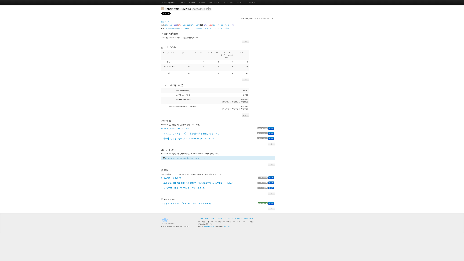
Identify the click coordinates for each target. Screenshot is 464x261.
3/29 (205, 25)
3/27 (197, 25)
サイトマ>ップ (237, 218)
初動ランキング (214, 2)
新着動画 (192, 2)
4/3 (225, 25)
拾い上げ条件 (183, 28)
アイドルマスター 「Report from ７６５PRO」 (186, 203)
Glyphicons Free (209, 226)
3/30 (210, 25)
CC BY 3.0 (227, 226)
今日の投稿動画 (171, 28)
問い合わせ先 (248, 218)
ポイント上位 (217, 28)
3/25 (188, 25)
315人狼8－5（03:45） (172, 177)
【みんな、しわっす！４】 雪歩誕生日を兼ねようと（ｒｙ (190, 133)
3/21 (171, 25)
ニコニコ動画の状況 (196, 28)
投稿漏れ (227, 28)
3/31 (214, 25)
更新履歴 (252, 2)
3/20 (166, 25)
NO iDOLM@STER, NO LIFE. (175, 128)
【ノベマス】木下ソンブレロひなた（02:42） (183, 187)
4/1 (218, 25)
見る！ (271, 128)
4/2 (222, 25)
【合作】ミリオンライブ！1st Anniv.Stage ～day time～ (189, 138)
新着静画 (202, 2)
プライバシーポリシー (206, 218)
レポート (239, 2)
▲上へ (245, 41)
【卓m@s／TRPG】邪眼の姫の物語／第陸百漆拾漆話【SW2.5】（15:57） (197, 182)
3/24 (184, 25)
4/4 (229, 25)
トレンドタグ (228, 2)
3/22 (175, 25)
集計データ (165, 22)
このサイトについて (223, 218)
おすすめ (208, 28)
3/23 (179, 25)
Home (183, 2)
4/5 (232, 25)
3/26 (192, 25)
